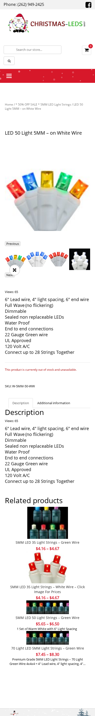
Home (9, 104)
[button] (14, 270)
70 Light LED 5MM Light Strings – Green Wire (47, 648)
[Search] (9, 60)
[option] (47, 188)
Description (20, 403)
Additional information (53, 403)
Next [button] (9, 275)
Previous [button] (12, 243)
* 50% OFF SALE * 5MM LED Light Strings (43, 104)
